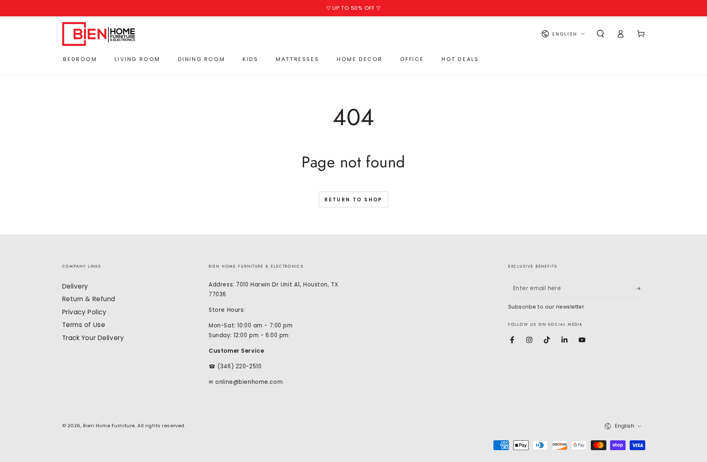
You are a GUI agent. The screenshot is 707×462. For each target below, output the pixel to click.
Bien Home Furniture (109, 425)
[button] (600, 34)
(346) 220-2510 (239, 366)
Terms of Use (84, 324)
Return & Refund (89, 299)
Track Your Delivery (93, 338)
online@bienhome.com (249, 382)
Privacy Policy (84, 312)
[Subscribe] (640, 288)
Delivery (75, 286)
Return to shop (353, 199)
